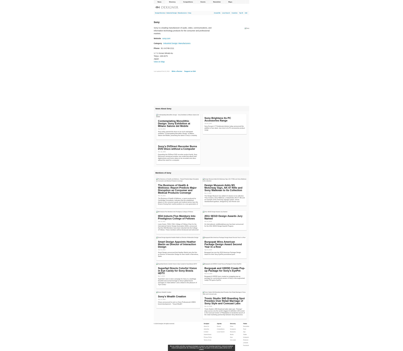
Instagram (246, 337)
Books (232, 334)
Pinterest (245, 340)
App (244, 332)
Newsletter (217, 2)
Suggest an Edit (190, 71)
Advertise (206, 329)
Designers (233, 329)
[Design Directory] (167, 7)
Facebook (246, 345)
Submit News (207, 334)
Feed (244, 329)
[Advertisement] (201, 90)
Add (246, 13)
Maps (230, 2)
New (231, 337)
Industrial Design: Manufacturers (176, 43)
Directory (172, 2)
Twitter (245, 334)
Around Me (217, 13)
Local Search (226, 13)
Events (203, 2)
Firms (231, 326)
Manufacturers (182, 13)
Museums (233, 332)
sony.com (166, 38)
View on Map (159, 62)
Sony (189, 13)
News (159, 2)
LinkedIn (245, 342)
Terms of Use (207, 340)
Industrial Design (172, 13)
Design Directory (160, 13)
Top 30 (241, 13)
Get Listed (233, 340)
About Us (206, 326)
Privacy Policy (208, 337)
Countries (234, 13)
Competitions (188, 2)
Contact (206, 332)
